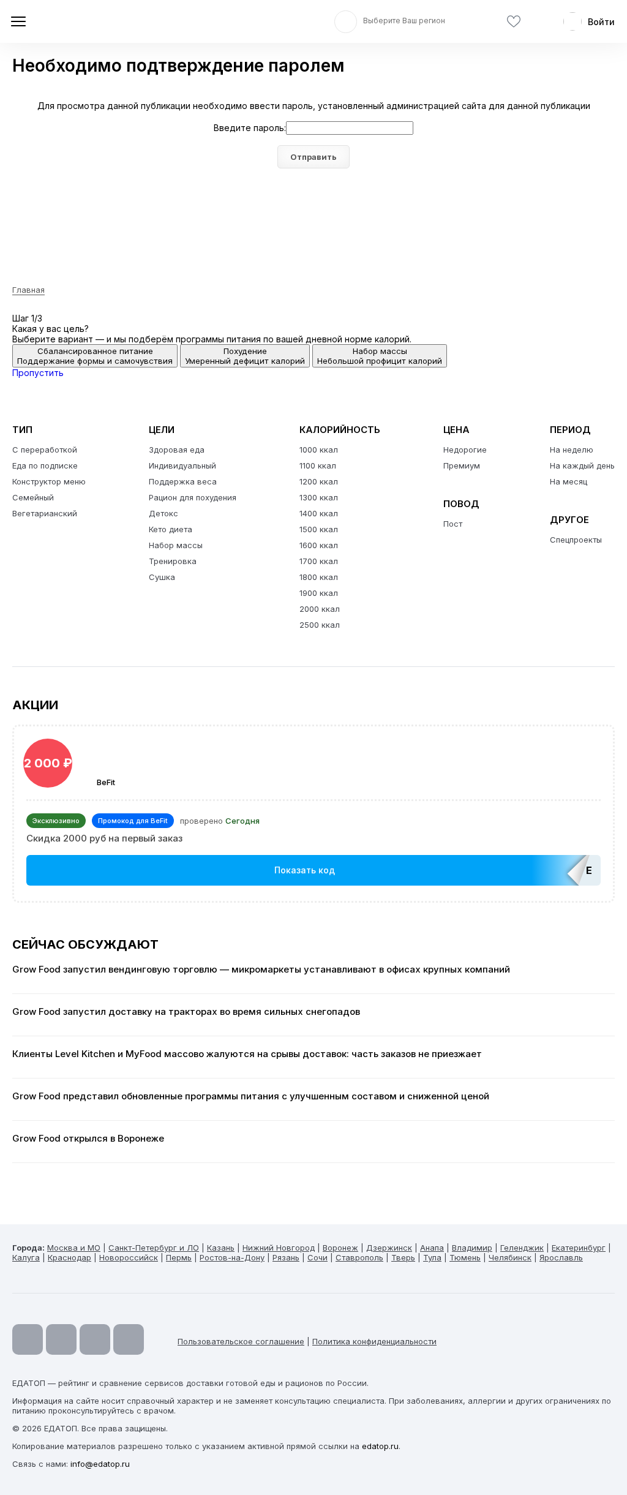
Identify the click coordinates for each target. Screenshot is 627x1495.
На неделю (571, 449)
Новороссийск (128, 1257)
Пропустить (38, 372)
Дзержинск (389, 1247)
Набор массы (176, 545)
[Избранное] (513, 22)
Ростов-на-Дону (232, 1257)
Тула (432, 1257)
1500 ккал (318, 529)
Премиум (461, 465)
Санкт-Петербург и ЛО (153, 1247)
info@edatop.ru (100, 1464)
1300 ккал (318, 497)
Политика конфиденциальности (374, 1341)
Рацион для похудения (192, 497)
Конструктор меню (49, 481)
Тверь (403, 1257)
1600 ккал (318, 545)
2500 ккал (319, 625)
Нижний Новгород (278, 1247)
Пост (452, 524)
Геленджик (522, 1247)
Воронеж (340, 1247)
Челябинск (510, 1257)
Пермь (179, 1257)
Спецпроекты (576, 539)
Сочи (317, 1257)
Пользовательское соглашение (241, 1341)
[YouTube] (27, 1339)
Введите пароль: (250, 127)
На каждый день (582, 465)
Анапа (432, 1247)
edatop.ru (380, 1446)
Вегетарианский (44, 513)
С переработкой (44, 449)
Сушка (162, 577)
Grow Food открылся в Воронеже (88, 1138)
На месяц (568, 481)
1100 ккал (317, 465)
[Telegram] (61, 1339)
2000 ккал (319, 609)
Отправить (313, 157)
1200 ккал (318, 481)
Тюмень (465, 1257)
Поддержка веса (183, 481)
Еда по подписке (45, 465)
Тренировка (173, 561)
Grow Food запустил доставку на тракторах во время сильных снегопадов (186, 1011)
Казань (221, 1247)
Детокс (163, 513)
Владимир (472, 1247)
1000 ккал (318, 449)
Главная (28, 290)
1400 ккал (318, 513)
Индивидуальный (182, 465)
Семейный (33, 497)
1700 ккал (318, 561)
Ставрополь (359, 1257)
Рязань (285, 1257)
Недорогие (465, 449)
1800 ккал (318, 577)
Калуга (26, 1257)
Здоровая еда (177, 449)
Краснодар (69, 1257)
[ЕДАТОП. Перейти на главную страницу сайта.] (98, 21)
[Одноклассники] (95, 1339)
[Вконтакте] (128, 1339)
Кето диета (170, 529)
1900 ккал (318, 593)
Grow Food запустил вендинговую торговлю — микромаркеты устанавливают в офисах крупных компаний (261, 969)
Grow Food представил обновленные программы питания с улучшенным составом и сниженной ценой (250, 1096)
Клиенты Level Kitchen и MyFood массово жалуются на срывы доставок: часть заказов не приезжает (247, 1054)
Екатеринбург (579, 1247)
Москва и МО (73, 1247)
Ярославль (561, 1257)
